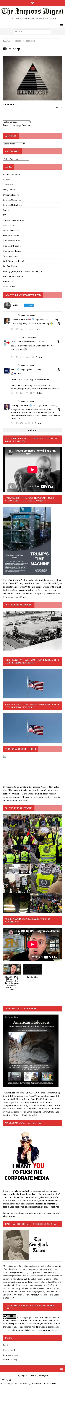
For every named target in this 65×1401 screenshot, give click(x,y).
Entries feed (9, 1350)
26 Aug (55, 319)
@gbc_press (26, 369)
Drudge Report (11, 194)
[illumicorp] (32, 98)
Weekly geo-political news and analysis (22, 271)
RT (4, 215)
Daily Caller (9, 189)
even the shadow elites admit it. (23, 1194)
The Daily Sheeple (12, 245)
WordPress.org (10, 1359)
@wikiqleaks (29, 342)
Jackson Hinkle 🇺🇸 (21, 319)
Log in (6, 1345)
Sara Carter (9, 225)
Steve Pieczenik (11, 235)
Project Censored (12, 200)
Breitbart (7, 179)
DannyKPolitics (19, 405)
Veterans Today (11, 256)
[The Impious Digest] (32, 19)
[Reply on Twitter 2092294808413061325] (12, 393)
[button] (12, 978)
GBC (13, 369)
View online (9, 1092)
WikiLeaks (17, 341)
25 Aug (39, 369)
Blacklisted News (11, 174)
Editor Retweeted (28, 315)
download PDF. (25, 1092)
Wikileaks (8, 281)
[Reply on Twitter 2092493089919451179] (12, 330)
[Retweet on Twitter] (19, 315)
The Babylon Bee (11, 240)
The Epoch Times (12, 251)
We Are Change (11, 266)
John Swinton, (31, 1295)
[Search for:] (32, 31)
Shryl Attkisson (11, 230)
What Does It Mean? (13, 276)
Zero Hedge (9, 286)
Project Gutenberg (12, 205)
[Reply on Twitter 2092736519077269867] (12, 357)
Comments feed (10, 1355)
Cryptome (8, 184)
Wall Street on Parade (14, 261)
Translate (26, 125)
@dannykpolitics (40, 405)
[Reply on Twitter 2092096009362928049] (12, 423)
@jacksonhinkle (42, 319)
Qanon (6, 210)
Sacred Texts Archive (13, 220)
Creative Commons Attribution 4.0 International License (31, 1330)
